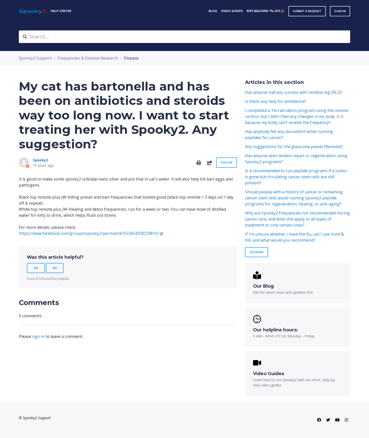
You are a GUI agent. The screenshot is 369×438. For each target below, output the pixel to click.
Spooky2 (40, 160)
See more (257, 252)
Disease (131, 58)
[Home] (33, 11)
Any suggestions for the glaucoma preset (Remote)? (294, 146)
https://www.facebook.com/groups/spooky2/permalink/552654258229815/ (89, 233)
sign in (38, 336)
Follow (226, 162)
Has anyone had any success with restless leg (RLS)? (293, 92)
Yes (35, 268)
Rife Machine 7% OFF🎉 (265, 11)
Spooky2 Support (35, 58)
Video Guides (232, 11)
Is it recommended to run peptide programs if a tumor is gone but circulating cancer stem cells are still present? (296, 177)
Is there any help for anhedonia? (275, 101)
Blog (213, 11)
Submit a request (307, 11)
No (54, 268)
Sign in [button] (340, 11)
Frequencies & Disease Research (87, 58)
